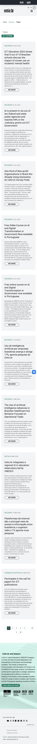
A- (31, 7)
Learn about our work (11, 685)
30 (32, 628)
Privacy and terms (12, 730)
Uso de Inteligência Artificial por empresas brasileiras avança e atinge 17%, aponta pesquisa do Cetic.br (18, 351)
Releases (8, 46)
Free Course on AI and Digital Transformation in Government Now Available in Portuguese (18, 231)
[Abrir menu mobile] (31, 11)
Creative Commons (12, 733)
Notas (7, 456)
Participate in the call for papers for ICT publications (17, 581)
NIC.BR (5, 737)
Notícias (11, 22)
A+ (28, 7)
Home (5, 22)
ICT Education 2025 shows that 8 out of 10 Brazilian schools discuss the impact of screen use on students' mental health (18, 57)
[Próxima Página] (16, 632)
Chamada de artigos (13, 573)
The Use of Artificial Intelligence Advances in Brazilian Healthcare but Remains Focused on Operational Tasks (17, 411)
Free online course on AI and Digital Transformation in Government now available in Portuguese (18, 290)
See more (12, 90)
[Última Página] (20, 632)
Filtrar (8, 36)
